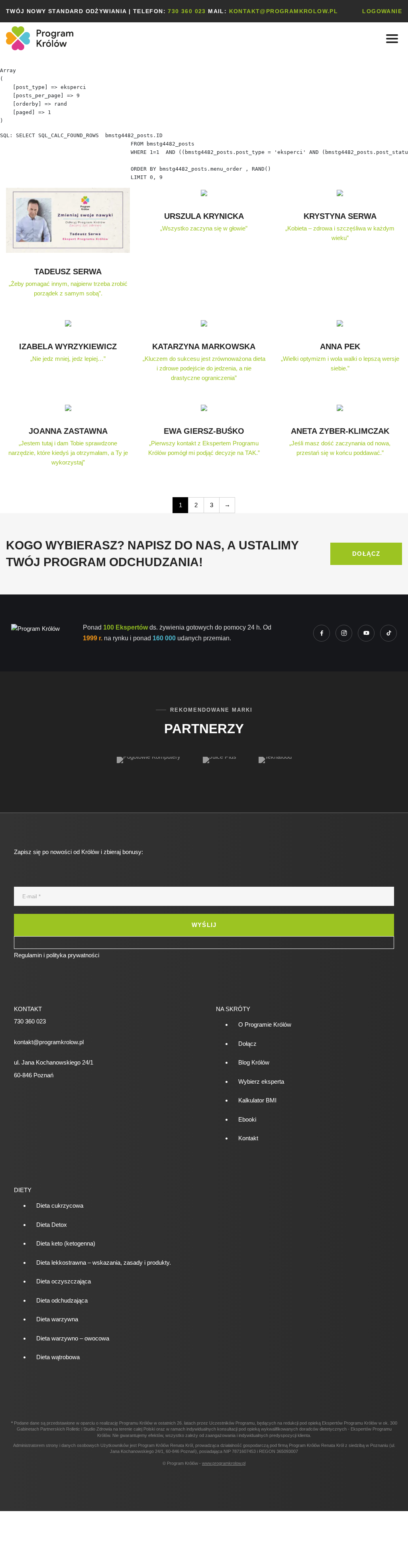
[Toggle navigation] (392, 38)
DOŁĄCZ (366, 553)
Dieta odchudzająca (62, 1300)
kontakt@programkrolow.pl (283, 11)
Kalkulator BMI (257, 1100)
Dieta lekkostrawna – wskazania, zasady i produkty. (103, 1262)
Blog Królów (253, 1062)
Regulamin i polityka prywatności (56, 955)
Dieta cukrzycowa (59, 1205)
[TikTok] (388, 633)
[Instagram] (343, 633)
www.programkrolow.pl (223, 1463)
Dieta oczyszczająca (63, 1281)
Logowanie (382, 11)
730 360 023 (187, 11)
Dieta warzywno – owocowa (72, 1338)
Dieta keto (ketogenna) (65, 1243)
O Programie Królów (264, 1024)
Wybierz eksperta (261, 1081)
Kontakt (248, 1138)
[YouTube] (366, 633)
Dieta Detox (51, 1224)
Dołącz (247, 1043)
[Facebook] (321, 633)
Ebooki (247, 1119)
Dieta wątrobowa (58, 1357)
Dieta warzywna (57, 1319)
